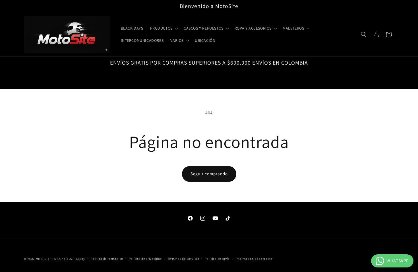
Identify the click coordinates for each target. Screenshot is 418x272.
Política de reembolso (106, 259)
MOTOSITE (43, 259)
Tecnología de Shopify (68, 259)
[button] (163, 28)
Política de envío (217, 259)
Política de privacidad (145, 259)
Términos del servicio (183, 259)
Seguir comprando (209, 173)
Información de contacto (253, 259)
